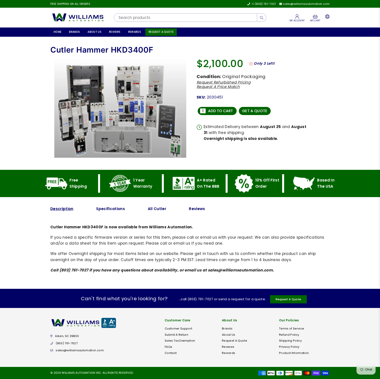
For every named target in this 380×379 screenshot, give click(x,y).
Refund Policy (289, 335)
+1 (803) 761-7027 (263, 4)
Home (57, 32)
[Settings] (326, 17)
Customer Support (178, 328)
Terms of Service (291, 328)
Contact (171, 353)
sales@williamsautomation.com (306, 4)
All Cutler (157, 208)
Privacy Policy (289, 347)
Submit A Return (176, 335)
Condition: (209, 76)
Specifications (110, 208)
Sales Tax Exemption (180, 341)
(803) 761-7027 (67, 343)
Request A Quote (161, 32)
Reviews (114, 32)
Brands (74, 32)
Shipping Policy (290, 341)
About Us (94, 32)
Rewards (134, 32)
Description (61, 208)
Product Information (294, 353)
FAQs (168, 347)
